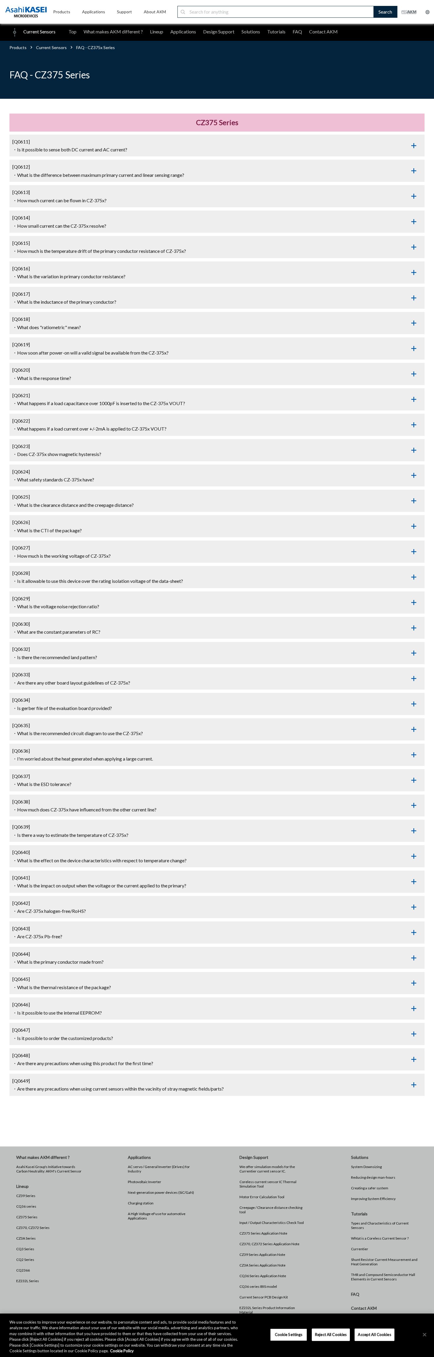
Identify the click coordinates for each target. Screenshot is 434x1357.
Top (72, 31)
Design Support (218, 31)
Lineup (156, 31)
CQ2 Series (25, 1259)
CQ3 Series (25, 1249)
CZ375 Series (26, 1217)
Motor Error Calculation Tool (261, 1197)
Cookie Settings (289, 1334)
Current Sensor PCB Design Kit (263, 1297)
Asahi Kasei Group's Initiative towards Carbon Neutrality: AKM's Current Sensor (48, 1168)
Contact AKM (323, 31)
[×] (424, 1334)
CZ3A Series (26, 1238)
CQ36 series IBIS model (258, 1286)
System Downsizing (366, 1166)
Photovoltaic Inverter (144, 1182)
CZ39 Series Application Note (262, 1254)
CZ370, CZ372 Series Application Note (269, 1244)
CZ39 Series (25, 1195)
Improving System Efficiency (373, 1198)
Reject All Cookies (331, 1334)
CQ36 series (26, 1206)
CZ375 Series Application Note (263, 1233)
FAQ (297, 31)
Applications (183, 31)
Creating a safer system (369, 1188)
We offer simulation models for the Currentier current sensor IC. (267, 1168)
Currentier (359, 1249)
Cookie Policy (122, 1350)
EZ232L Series (27, 1281)
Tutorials (276, 31)
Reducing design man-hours (373, 1177)
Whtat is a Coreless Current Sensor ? (380, 1238)
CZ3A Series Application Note (262, 1265)
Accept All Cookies (374, 1334)
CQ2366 (23, 1270)
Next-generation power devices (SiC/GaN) (161, 1192)
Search (385, 11)
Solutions (251, 31)
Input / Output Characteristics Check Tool (271, 1222)
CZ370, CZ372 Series (33, 1227)
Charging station (141, 1203)
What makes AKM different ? (113, 31)
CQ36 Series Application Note (262, 1276)
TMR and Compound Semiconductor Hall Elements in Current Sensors (383, 1276)
